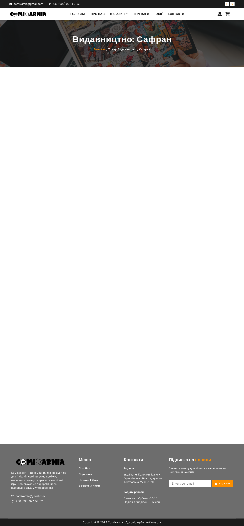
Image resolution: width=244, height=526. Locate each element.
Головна (77, 14)
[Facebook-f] (227, 4)
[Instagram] (232, 4)
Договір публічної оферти (143, 522)
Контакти (176, 14)
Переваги (141, 14)
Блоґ (159, 14)
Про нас (98, 14)
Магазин (117, 14)
